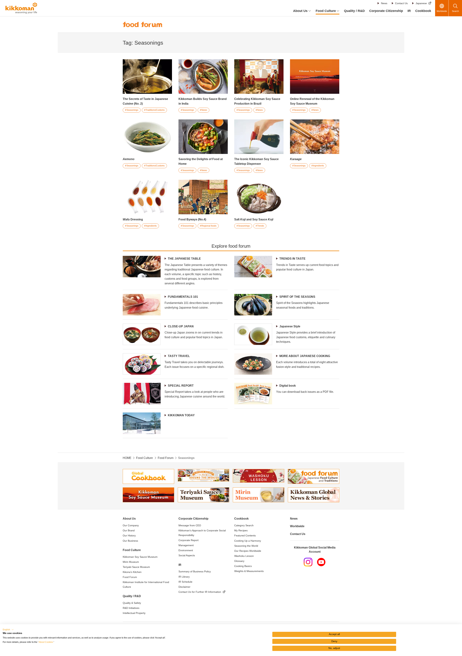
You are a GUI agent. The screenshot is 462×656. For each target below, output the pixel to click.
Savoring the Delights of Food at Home (200, 161)
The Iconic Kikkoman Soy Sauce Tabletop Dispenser (256, 161)
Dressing (133, 219)
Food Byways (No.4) (192, 219)
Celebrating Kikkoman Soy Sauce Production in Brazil (257, 101)
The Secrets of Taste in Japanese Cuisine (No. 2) (145, 101)
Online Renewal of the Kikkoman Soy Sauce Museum (312, 101)
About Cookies (46, 642)
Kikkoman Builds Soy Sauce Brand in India (202, 101)
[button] (8, 630)
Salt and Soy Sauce (253, 219)
